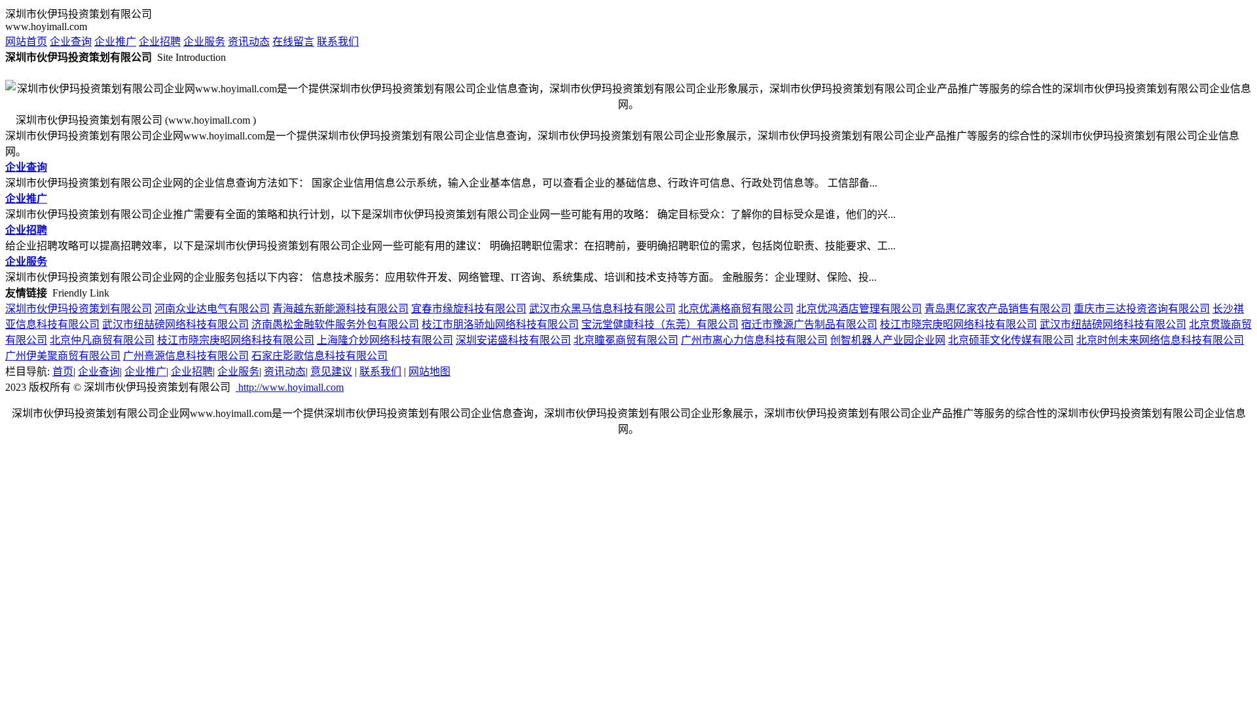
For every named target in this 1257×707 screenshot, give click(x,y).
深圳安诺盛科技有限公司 (513, 340)
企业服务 (204, 41)
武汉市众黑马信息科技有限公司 (602, 308)
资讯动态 (249, 41)
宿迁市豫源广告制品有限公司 (809, 324)
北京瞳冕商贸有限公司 (626, 340)
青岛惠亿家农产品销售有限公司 (997, 308)
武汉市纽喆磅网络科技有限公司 (175, 324)
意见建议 (331, 371)
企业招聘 (160, 41)
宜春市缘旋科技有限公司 (468, 308)
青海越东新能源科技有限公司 (340, 308)
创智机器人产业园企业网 (887, 340)
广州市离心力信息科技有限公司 (754, 340)
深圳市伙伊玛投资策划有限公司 (78, 308)
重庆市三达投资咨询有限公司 (1142, 308)
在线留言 (293, 41)
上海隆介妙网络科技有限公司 (385, 340)
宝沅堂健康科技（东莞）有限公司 (659, 324)
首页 (62, 371)
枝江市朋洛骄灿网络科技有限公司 (500, 324)
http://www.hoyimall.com (290, 387)
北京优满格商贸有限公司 (735, 308)
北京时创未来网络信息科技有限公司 (1160, 340)
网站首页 (26, 41)
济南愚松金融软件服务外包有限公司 (335, 324)
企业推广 (115, 41)
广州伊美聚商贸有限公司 (62, 355)
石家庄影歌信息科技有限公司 (319, 355)
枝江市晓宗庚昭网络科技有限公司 (958, 324)
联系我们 (338, 41)
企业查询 (71, 41)
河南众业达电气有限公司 (212, 308)
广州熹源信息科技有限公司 (186, 355)
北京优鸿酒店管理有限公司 (859, 308)
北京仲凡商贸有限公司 (102, 340)
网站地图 (429, 371)
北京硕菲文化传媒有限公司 (1011, 340)
